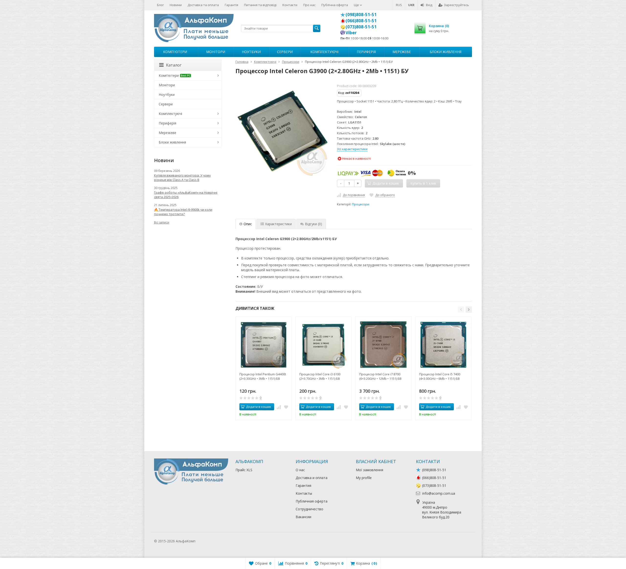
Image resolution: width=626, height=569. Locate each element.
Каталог (173, 65)
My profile (364, 477)
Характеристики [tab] (278, 224)
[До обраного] (286, 407)
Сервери (285, 51)
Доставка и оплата (311, 477)
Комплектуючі (324, 51)
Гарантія (231, 5)
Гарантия (303, 485)
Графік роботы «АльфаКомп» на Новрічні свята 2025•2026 (185, 194)
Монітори (215, 51)
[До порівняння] (279, 407)
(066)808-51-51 (361, 20)
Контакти (289, 5)
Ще (357, 5)
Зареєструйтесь (456, 5)
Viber (351, 32)
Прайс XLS (243, 470)
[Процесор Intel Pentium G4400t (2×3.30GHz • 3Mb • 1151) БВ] (263, 345)
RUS (399, 5)
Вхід (429, 5)
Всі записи (161, 222)
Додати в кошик (258, 406)
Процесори (360, 204)
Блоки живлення (445, 51)
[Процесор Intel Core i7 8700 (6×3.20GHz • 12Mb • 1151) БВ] (383, 345)
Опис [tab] (248, 224)
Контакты (304, 493)
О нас (300, 470)
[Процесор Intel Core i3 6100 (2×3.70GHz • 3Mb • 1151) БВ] (323, 345)
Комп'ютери (175, 51)
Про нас (309, 5)
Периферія (366, 51)
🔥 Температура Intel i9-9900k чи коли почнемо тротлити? (183, 211)
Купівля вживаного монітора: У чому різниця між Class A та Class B (182, 177)
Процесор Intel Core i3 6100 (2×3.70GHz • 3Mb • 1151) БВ (319, 376)
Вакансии (303, 516)
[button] (461, 309)
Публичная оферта (311, 501)
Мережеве (401, 51)
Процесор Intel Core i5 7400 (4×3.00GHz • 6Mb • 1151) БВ (439, 376)
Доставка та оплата (203, 5)
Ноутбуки (251, 51)
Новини (176, 5)
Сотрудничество (309, 509)
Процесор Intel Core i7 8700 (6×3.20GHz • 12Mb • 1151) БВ (380, 376)
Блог (160, 5)
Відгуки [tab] (313, 224)
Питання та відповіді (260, 5)
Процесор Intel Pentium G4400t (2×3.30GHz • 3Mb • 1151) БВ (262, 376)
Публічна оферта (334, 5)
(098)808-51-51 (361, 14)
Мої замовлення (369, 470)
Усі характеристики (352, 149)
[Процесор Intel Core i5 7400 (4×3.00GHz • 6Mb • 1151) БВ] (443, 345)
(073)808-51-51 (361, 27)
